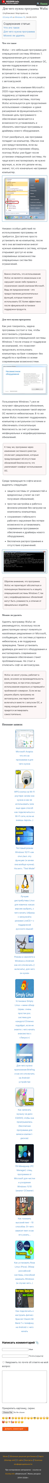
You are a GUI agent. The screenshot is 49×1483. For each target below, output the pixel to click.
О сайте (20, 1460)
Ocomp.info (10, 1474)
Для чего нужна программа (19, 31)
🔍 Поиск (42, 3)
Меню (5, 1456)
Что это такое (11, 27)
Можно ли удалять (14, 35)
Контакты (29, 1460)
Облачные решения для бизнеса (23, 1456)
